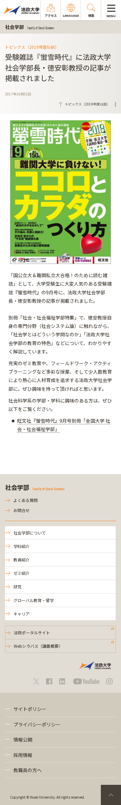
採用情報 (22, 755)
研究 (17, 586)
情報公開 (22, 739)
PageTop (111, 795)
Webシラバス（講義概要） (38, 646)
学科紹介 (21, 546)
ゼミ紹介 (21, 573)
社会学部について (29, 533)
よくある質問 (25, 500)
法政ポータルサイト (32, 632)
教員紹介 (21, 559)
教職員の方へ (27, 770)
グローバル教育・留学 (33, 600)
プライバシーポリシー (37, 724)
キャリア (21, 614)
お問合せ (21, 510)
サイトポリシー (29, 709)
